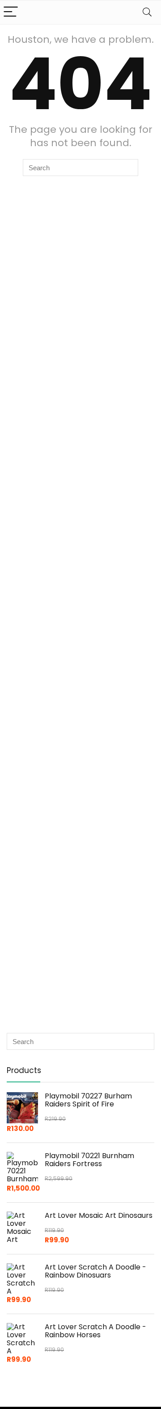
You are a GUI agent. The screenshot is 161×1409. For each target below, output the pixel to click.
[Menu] (10, 12)
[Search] (147, 12)
